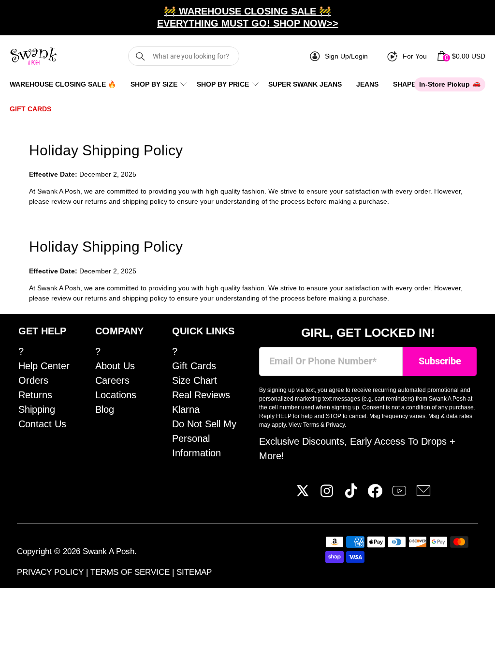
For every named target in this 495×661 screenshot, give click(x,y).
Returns (35, 395)
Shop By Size (154, 84)
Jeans (367, 84)
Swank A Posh (108, 551)
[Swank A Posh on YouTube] (399, 494)
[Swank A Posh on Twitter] (302, 494)
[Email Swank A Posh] (423, 494)
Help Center (44, 366)
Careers (112, 380)
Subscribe (440, 361)
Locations (115, 395)
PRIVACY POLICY (51, 572)
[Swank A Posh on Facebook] (375, 494)
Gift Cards (30, 109)
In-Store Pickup (444, 84)
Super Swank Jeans (305, 84)
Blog (104, 409)
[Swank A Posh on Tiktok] (351, 494)
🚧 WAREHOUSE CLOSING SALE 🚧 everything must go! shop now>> (247, 17)
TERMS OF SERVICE (131, 572)
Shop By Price (223, 84)
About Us (115, 366)
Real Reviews (201, 395)
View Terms (304, 424)
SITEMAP (194, 572)
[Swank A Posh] (34, 56)
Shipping (36, 409)
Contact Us (42, 424)
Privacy (335, 424)
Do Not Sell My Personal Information (204, 438)
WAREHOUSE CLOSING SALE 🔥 (63, 84)
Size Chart (194, 380)
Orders (33, 380)
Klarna (186, 409)
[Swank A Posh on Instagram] (327, 494)
